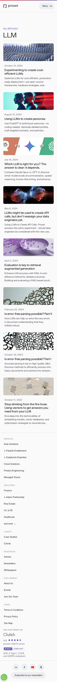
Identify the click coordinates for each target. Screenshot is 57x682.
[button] (15, 437)
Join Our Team (11, 596)
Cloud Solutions (12, 464)
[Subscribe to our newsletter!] (28, 675)
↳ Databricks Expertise (15, 457)
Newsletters (9, 563)
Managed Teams (12, 477)
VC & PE (8, 510)
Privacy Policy (11, 616)
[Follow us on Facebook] (24, 667)
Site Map (8, 623)
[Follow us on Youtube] (32, 667)
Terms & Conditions (13, 610)
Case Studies (10, 537)
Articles (7, 557)
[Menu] (46, 6)
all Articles (10, 28)
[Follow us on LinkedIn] (16, 667)
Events (7, 590)
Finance (8, 490)
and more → (10, 524)
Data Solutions (11, 444)
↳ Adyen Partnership (14, 497)
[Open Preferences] (4, 677)
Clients (7, 543)
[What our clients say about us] (9, 635)
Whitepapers (10, 570)
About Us (8, 583)
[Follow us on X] (41, 667)
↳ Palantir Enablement (15, 451)
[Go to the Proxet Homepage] (11, 6)
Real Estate (9, 504)
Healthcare (9, 517)
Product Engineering (14, 470)
